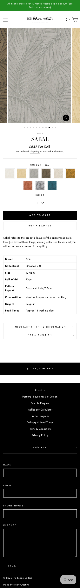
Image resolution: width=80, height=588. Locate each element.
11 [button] (56, 128)
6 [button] (40, 128)
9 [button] (49, 128)
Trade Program (40, 416)
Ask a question (40, 335)
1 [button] (25, 128)
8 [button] (46, 128)
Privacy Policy (40, 435)
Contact (39, 447)
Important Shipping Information (40, 326)
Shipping (35, 151)
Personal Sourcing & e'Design (40, 396)
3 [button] (31, 128)
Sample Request (40, 403)
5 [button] (37, 128)
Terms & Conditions (40, 429)
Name (7, 464)
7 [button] (43, 128)
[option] (40, 5)
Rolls (40, 195)
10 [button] (53, 128)
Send (12, 566)
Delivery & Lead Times (40, 422)
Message (10, 525)
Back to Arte (43, 368)
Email (7, 485)
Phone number (14, 505)
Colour (40, 165)
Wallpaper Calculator (40, 409)
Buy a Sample (40, 225)
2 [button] (28, 128)
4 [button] (34, 128)
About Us (40, 390)
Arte (40, 133)
